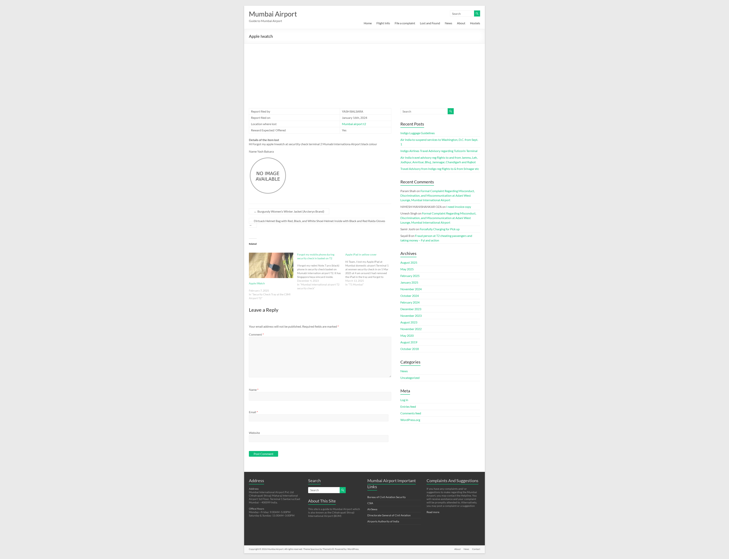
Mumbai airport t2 (354, 124)
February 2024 (410, 302)
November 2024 (411, 289)
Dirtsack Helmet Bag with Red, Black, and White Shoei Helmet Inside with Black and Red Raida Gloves (317, 222)
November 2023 (411, 315)
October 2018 (409, 349)
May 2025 (407, 269)
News (448, 23)
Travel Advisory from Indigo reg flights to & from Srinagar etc (439, 168)
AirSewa (372, 509)
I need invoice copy (458, 206)
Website (254, 432)
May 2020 (407, 335)
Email (253, 412)
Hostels (475, 23)
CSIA (370, 503)
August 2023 (408, 322)
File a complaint (405, 23)
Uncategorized (410, 377)
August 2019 (408, 342)
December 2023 (410, 309)
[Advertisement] (364, 72)
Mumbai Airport (273, 14)
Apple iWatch (257, 283)
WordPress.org (410, 420)
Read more (433, 512)
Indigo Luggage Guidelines (417, 133)
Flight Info (383, 23)
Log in (404, 400)
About (461, 23)
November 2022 (411, 329)
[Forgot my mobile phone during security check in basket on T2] (321, 271)
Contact (476, 549)
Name (253, 389)
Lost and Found (430, 23)
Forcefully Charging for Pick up (440, 229)
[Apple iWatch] (271, 265)
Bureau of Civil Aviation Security (386, 497)
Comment (256, 334)
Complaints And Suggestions (452, 480)
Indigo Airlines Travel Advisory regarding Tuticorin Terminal (438, 151)
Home (368, 23)
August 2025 (408, 262)
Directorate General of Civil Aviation (389, 515)
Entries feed (408, 406)
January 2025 (409, 282)
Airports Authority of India (383, 521)
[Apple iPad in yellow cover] (369, 269)
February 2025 (410, 276)
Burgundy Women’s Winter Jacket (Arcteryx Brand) (289, 211)
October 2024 (409, 295)
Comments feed (410, 413)
